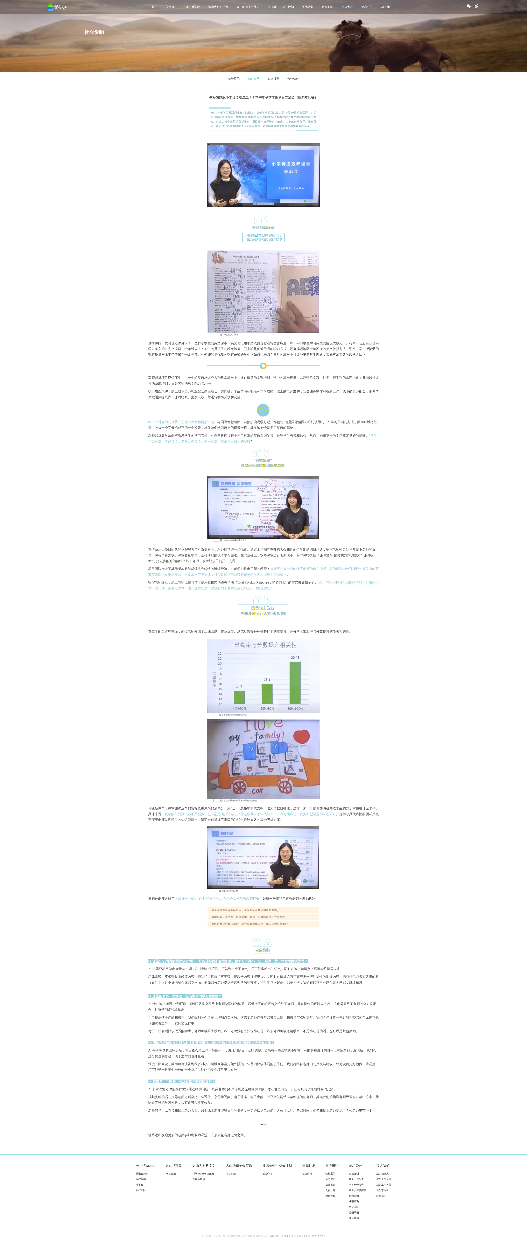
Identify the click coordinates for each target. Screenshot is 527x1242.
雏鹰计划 (308, 6)
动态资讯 (253, 78)
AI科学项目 (198, 1179)
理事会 (139, 1184)
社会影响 (327, 6)
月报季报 (354, 1212)
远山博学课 (192, 6)
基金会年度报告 (357, 1190)
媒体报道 (273, 78)
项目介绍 (171, 1173)
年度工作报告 (356, 1179)
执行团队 (141, 1190)
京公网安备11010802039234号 (310, 1236)
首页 (154, 6)
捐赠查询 (354, 1195)
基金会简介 (142, 1173)
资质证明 (354, 1173)
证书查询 (354, 1201)
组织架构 (141, 1179)
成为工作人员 (383, 1184)
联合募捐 (354, 1218)
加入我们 (387, 6)
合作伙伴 (293, 78)
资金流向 (354, 1207)
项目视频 (330, 1195)
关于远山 (171, 6)
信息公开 (367, 6)
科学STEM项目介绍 (203, 1173)
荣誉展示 (234, 78)
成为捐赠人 (382, 1173)
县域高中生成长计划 (281, 6)
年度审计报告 (356, 1184)
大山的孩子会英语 (248, 6)
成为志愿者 (382, 1190)
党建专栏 (347, 6)
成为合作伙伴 (383, 1179)
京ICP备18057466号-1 (281, 1236)
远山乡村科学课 (218, 6)
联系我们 (381, 1195)
